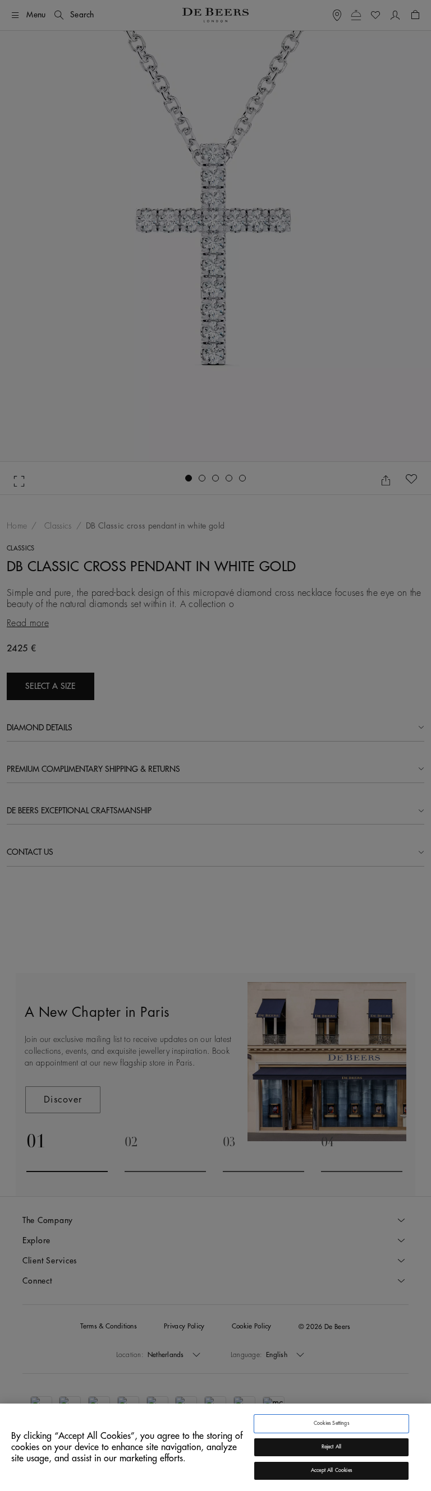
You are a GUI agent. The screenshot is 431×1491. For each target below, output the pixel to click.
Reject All (332, 1447)
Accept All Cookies (331, 1470)
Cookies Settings (331, 1423)
